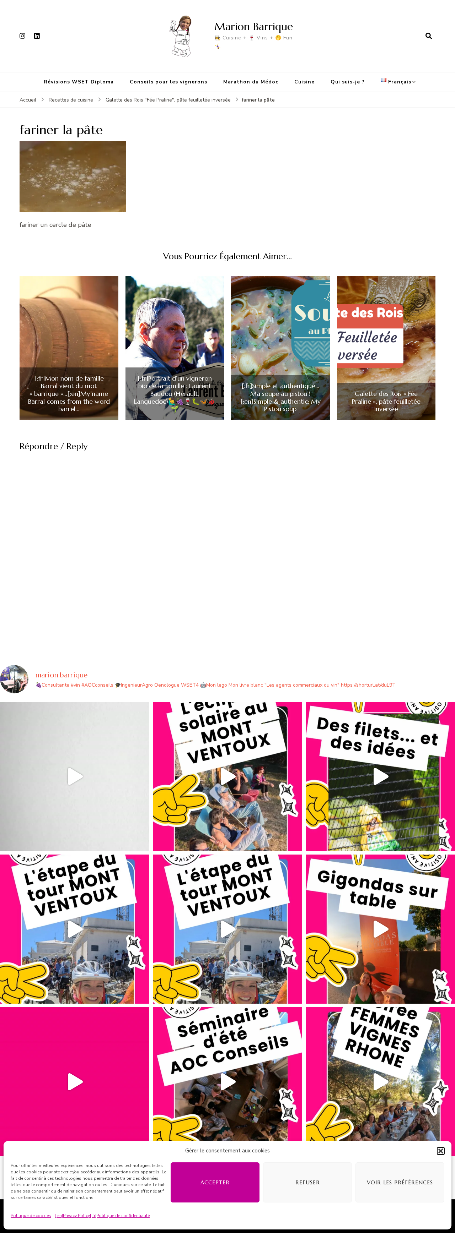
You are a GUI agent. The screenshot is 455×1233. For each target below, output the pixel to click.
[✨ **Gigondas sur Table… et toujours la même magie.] (380, 929)
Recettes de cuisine (71, 100)
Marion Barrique (253, 26)
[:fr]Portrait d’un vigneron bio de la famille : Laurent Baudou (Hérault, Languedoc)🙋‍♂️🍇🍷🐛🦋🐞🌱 (174, 394)
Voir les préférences (400, 1182)
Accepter (215, 1182)
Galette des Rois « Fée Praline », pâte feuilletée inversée (386, 401)
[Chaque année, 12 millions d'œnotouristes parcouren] (74, 1081)
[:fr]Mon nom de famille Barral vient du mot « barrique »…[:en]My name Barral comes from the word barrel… (69, 394)
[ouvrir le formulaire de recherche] (428, 35)
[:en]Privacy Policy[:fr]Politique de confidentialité (102, 1215)
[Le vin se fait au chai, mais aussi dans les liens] (380, 1081)
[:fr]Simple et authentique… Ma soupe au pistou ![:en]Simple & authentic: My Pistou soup (280, 397)
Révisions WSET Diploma (79, 81)
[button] (440, 1151)
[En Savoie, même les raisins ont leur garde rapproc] (380, 776)
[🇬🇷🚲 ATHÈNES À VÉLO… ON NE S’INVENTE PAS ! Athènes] (74, 776)
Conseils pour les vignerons (168, 81)
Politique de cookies (31, 1215)
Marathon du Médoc (250, 81)
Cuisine (304, 81)
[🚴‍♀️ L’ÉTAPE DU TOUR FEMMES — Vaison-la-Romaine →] (74, 929)
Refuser (307, 1182)
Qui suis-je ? (348, 81)
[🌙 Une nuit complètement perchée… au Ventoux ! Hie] (227, 776)
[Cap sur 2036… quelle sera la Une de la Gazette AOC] (227, 1081)
